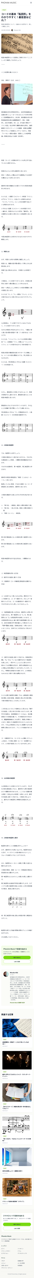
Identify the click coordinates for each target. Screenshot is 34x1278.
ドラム (19, 1251)
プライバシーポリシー (7, 1268)
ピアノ (3, 1248)
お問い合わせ (4, 1265)
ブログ (4, 10)
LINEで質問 (17, 961)
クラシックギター (6, 1251)
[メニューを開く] (31, 2)
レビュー (3, 1263)
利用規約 (20, 1265)
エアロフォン (4, 1253)
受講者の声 (20, 1261)
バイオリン (20, 1248)
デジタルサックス (22, 1253)
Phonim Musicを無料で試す (17, 1002)
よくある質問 (21, 1263)
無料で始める (17, 957)
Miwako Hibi (14, 973)
